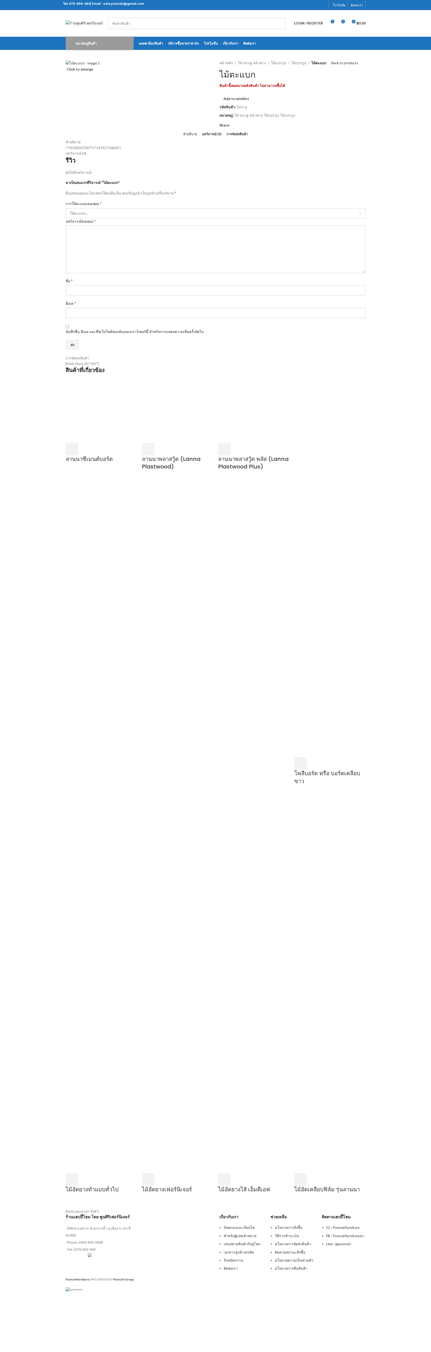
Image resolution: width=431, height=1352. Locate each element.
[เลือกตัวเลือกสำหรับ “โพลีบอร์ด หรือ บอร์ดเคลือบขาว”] (300, 763)
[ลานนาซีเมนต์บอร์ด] (101, 410)
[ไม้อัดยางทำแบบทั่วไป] (101, 984)
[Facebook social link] (322, 5)
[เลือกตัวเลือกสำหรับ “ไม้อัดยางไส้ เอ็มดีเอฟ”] (224, 1179)
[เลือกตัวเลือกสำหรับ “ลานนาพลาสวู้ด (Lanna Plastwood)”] (148, 449)
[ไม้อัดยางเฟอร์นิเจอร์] (177, 984)
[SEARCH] (279, 23)
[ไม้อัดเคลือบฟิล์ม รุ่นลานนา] (330, 984)
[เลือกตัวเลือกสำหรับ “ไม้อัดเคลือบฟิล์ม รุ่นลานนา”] (300, 1179)
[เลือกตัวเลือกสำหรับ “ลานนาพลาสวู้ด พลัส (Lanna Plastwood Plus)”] (224, 449)
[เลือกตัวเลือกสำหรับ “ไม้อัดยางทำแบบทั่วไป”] (72, 1179)
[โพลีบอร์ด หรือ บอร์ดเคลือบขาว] (330, 568)
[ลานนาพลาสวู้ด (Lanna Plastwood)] (177, 410)
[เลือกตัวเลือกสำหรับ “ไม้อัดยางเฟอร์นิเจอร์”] (148, 1179)
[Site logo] (84, 23)
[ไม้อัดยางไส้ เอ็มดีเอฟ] (253, 984)
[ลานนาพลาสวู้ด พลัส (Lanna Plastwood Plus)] (253, 410)
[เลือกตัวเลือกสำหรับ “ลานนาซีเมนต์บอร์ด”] (72, 449)
